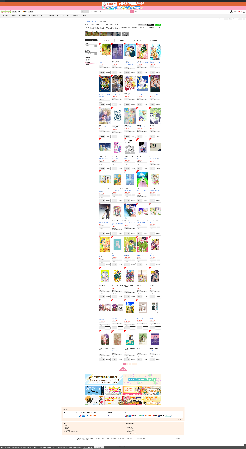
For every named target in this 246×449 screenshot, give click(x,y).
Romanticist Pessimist (116, 156)
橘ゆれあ (230, 18)
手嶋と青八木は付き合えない (155, 348)
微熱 (100, 125)
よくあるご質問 (35, 0)
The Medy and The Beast (104, 93)
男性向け (25, 11)
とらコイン (24, 0)
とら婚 (13, 0)
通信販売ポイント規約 (100, 438)
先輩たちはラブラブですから (117, 285)
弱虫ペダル (99, 25)
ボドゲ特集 (51, 15)
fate (243, 18)
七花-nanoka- (139, 188)
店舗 (10, 0)
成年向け (19, 11)
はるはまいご (139, 285)
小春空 (128, 27)
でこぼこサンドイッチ (128, 156)
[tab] (122, 40)
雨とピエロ (126, 125)
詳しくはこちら (180, 419)
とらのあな (2, 0)
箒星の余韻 (139, 125)
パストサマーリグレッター (129, 188)
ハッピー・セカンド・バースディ (104, 189)
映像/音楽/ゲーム (76, 15)
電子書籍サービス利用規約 (111, 438)
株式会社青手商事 (127, 61)
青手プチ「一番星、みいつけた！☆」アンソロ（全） (117, 221)
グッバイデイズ (152, 285)
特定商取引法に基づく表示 (140, 438)
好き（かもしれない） (128, 253)
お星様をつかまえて (136, 27)
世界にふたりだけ (115, 253)
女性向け (31, 11)
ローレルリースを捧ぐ (154, 220)
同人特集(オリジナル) (33, 15)
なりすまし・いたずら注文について (83, 439)
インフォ (6, 0)
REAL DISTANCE (115, 93)
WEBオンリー (29, 0)
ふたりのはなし (140, 253)
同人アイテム (43, 15)
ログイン (240, 11)
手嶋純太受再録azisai (116, 317)
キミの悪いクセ (102, 285)
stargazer (101, 220)
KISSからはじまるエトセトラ (142, 220)
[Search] (95, 53)
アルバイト (47, 0)
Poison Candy (152, 188)
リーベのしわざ (140, 156)
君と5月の (139, 348)
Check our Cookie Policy (88, 447)
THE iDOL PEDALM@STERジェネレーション (117, 126)
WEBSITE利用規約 (80, 438)
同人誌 (92, 21)
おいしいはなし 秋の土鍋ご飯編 (104, 254)
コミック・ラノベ (60, 15)
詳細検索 (135, 11)
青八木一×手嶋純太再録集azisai (104, 317)
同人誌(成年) (13, 15)
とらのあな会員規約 (89, 438)
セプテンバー (139, 317)
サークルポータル (18, 0)
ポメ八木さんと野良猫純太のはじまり (129, 349)
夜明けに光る (126, 220)
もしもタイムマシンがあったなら (129, 317)
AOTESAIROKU (124, 27)
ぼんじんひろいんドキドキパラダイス (129, 286)
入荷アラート (142, 24)
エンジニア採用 (41, 0)
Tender (151, 156)
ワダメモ (226, 18)
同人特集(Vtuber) (22, 15)
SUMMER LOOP (140, 93)
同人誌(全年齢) (5, 15)
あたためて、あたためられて (117, 188)
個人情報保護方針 (121, 438)
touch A (113, 348)
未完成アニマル (127, 93)
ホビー (68, 15)
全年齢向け (14, 11)
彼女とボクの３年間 (140, 61)
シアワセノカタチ (102, 156)
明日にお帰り (152, 125)
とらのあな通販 (87, 21)
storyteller (151, 93)
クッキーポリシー (130, 438)
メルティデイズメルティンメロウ (104, 349)
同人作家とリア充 (153, 253)
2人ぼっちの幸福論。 (153, 317)
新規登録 (235, 11)
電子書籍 (84, 15)
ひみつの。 (152, 61)
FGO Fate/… (240, 18)
